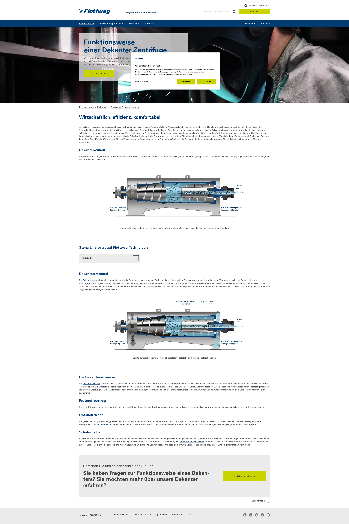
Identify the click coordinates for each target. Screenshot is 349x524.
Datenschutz (121, 514)
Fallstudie (87, 258)
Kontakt (254, 11)
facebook (244, 514)
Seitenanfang (258, 500)
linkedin (256, 514)
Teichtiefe (126, 424)
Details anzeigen (142, 81)
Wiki (189, 514)
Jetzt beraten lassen (99, 73)
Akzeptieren (206, 82)
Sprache (253, 5)
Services (149, 23)
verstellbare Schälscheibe (191, 441)
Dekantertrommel (91, 280)
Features (134, 23)
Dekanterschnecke (91, 383)
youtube (268, 514)
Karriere (265, 23)
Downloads (177, 514)
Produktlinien (86, 23)
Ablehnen (186, 82)
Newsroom (264, 5)
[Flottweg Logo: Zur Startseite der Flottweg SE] (94, 11)
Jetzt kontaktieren (244, 476)
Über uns (250, 23)
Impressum (160, 514)
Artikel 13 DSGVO (141, 514)
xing (262, 514)
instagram (250, 514)
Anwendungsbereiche (111, 23)
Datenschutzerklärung (174, 74)
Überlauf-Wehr (99, 424)
